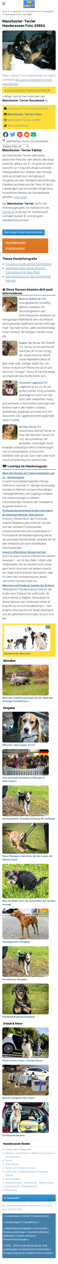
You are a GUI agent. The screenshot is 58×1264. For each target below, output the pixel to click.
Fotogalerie (49, 11)
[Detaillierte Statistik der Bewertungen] (3, 141)
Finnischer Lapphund (31, 382)
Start (4, 11)
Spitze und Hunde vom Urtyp (20, 1168)
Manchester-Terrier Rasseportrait (27, 108)
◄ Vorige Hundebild (14, 90)
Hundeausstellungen (14, 1232)
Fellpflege (8, 211)
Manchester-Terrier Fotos (24, 114)
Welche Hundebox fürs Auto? (18, 1098)
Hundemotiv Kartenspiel (15, 246)
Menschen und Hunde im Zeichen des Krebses (28, 585)
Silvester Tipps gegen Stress (18, 745)
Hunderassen (16, 11)
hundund (24, 1245)
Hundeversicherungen (15, 1239)
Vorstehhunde (12, 1179)
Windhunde (11, 1190)
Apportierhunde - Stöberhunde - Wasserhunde (29, 1182)
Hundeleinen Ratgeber (15, 979)
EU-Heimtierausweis (13, 1135)
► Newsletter (12, 1198)
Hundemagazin (13, 1222)
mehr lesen (20, 197)
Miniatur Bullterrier (30, 299)
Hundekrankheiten (38, 1232)
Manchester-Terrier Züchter (24, 120)
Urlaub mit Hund (25, 1235)
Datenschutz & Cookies (40, 1253)
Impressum (19, 1253)
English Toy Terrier (30, 343)
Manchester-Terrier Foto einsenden (23, 232)
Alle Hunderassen (18, 125)
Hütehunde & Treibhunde (18, 1149)
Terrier (8, 1160)
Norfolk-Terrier (28, 426)
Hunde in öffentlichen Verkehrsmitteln (24, 552)
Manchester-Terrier (33, 11)
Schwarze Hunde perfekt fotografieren (28, 264)
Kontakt (7, 1253)
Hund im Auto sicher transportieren (22, 1060)
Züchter (26, 1216)
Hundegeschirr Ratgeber (16, 941)
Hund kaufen (40, 1228)
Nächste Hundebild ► (38, 90)
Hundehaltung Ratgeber (18, 1228)
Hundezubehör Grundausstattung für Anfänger (28, 818)
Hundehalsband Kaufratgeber (18, 1016)
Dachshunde (12, 1164)
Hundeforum (30, 1222)
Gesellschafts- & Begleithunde (21, 1186)
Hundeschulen (40, 1216)
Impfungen (9, 1235)
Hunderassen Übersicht (17, 653)
